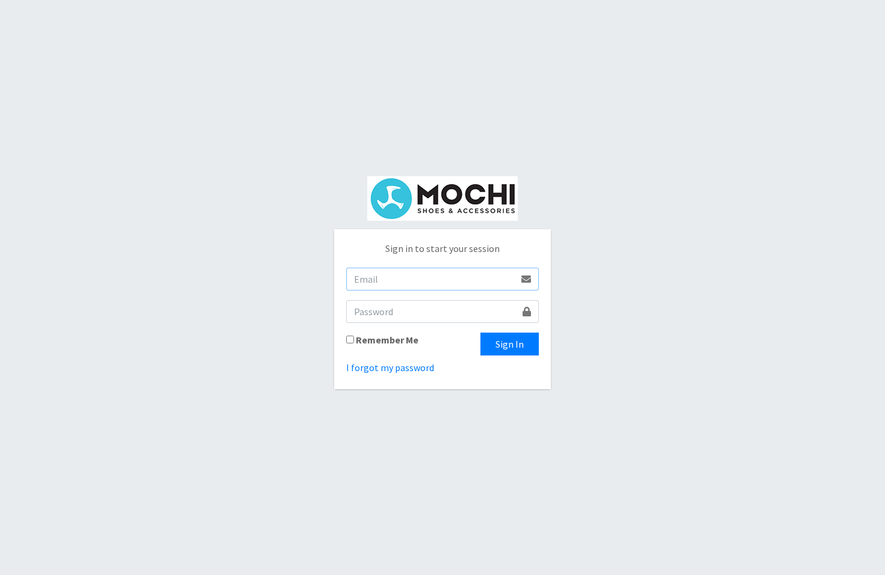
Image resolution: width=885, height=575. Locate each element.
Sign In (509, 344)
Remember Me (387, 340)
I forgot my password (390, 367)
